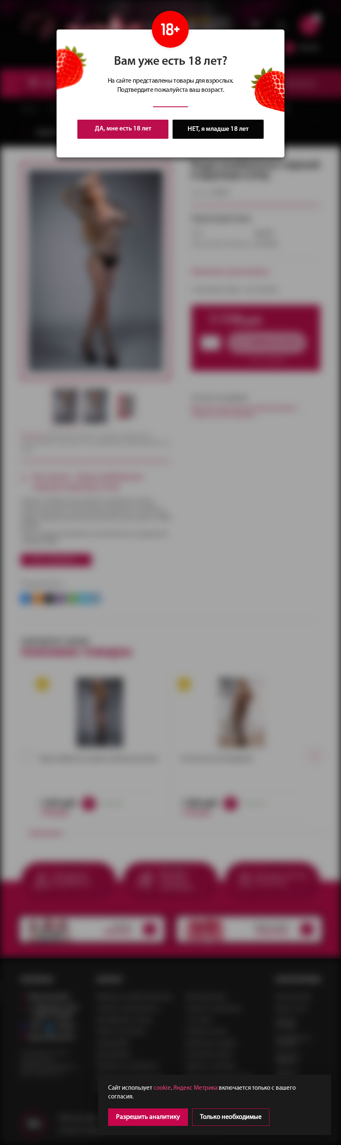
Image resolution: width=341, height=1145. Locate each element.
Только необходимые (231, 1117)
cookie (162, 1088)
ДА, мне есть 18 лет (123, 128)
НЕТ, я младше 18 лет (218, 129)
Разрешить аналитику (148, 1117)
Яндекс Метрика (195, 1088)
